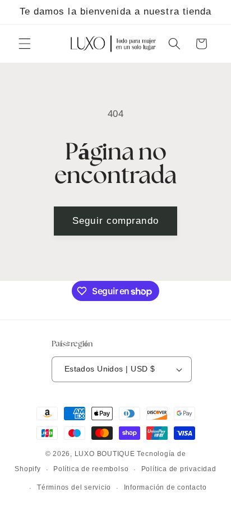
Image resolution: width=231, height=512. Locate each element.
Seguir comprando (115, 220)
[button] (24, 43)
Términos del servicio (74, 487)
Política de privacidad (178, 469)
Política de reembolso (90, 469)
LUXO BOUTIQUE (105, 454)
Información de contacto (165, 487)
